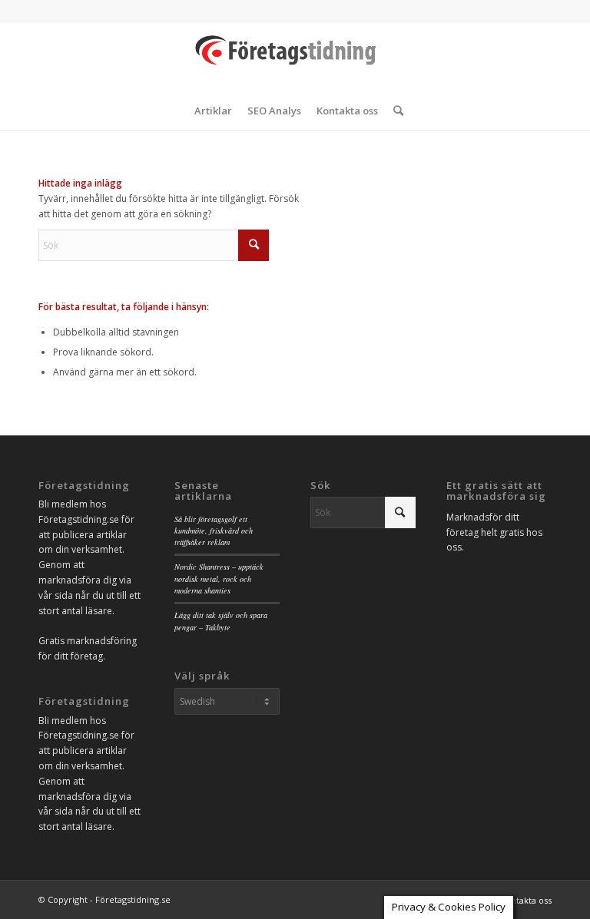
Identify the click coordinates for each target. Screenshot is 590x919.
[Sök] (394, 110)
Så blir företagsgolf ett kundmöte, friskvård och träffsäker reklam (213, 531)
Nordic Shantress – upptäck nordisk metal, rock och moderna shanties (219, 578)
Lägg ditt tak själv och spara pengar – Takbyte (220, 621)
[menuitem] (213, 110)
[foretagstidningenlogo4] (295, 56)
